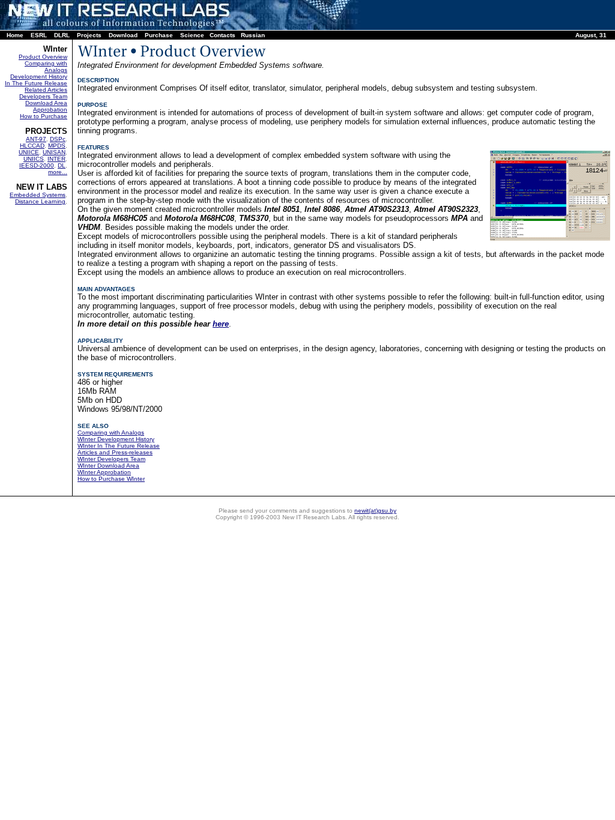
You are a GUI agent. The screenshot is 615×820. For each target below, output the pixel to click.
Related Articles (46, 89)
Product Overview (43, 56)
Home (15, 35)
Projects (89, 35)
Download (123, 35)
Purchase (159, 35)
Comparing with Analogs (46, 66)
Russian (253, 35)
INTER (56, 158)
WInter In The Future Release (118, 445)
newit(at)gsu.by (375, 510)
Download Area (46, 103)
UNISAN (54, 152)
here (221, 323)
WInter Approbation (104, 472)
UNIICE (29, 152)
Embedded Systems (37, 194)
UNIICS (33, 158)
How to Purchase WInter (111, 478)
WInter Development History (115, 439)
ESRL (39, 35)
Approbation (50, 109)
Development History (38, 76)
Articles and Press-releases (115, 452)
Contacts (222, 35)
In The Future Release (36, 83)
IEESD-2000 (36, 165)
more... (57, 172)
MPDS (56, 145)
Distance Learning (40, 201)
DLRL (62, 35)
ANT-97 (36, 139)
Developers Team (43, 96)
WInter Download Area (108, 465)
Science (192, 35)
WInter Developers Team (111, 459)
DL (61, 165)
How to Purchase (43, 116)
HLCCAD (32, 145)
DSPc (57, 139)
